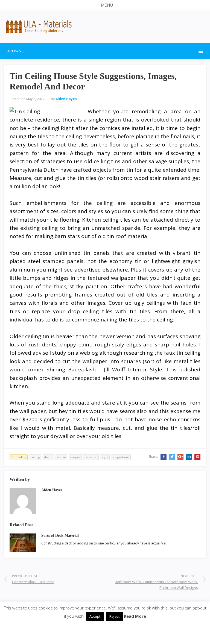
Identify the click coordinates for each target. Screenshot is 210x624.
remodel (90, 457)
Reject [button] (114, 616)
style (104, 457)
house (61, 457)
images (75, 457)
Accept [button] (94, 616)
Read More (135, 616)
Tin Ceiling (18, 457)
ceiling (35, 457)
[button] (105, 5)
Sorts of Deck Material (60, 535)
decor (48, 457)
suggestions (120, 457)
